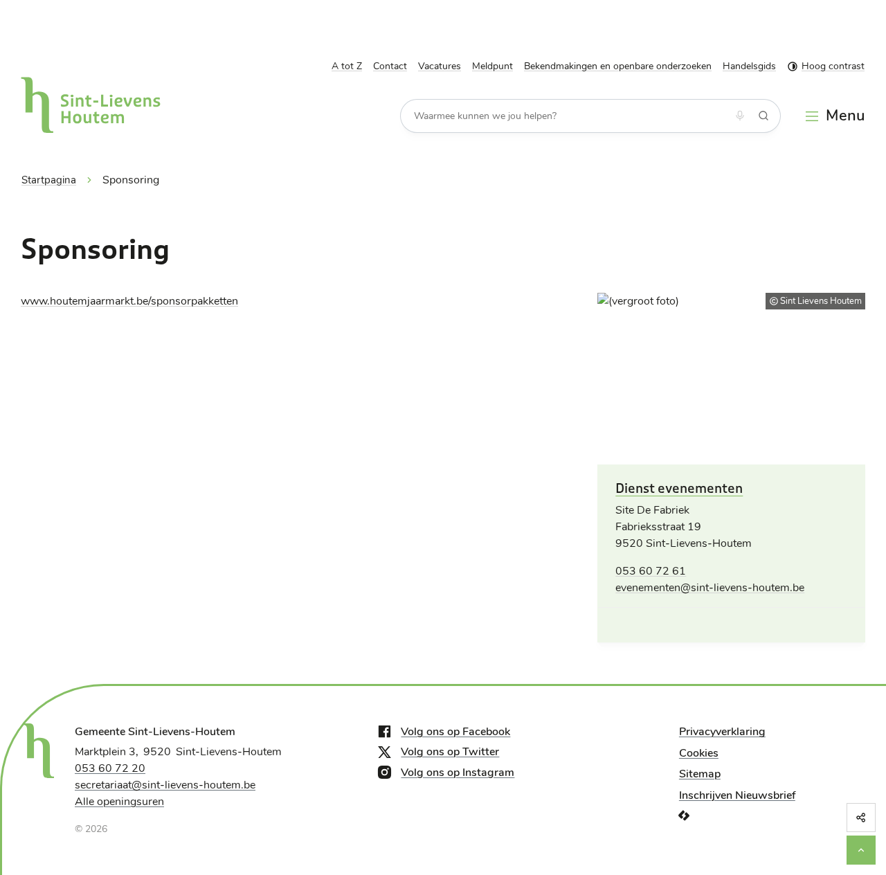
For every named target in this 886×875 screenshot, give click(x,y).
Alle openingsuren (119, 801)
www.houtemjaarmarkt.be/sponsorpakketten (129, 301)
